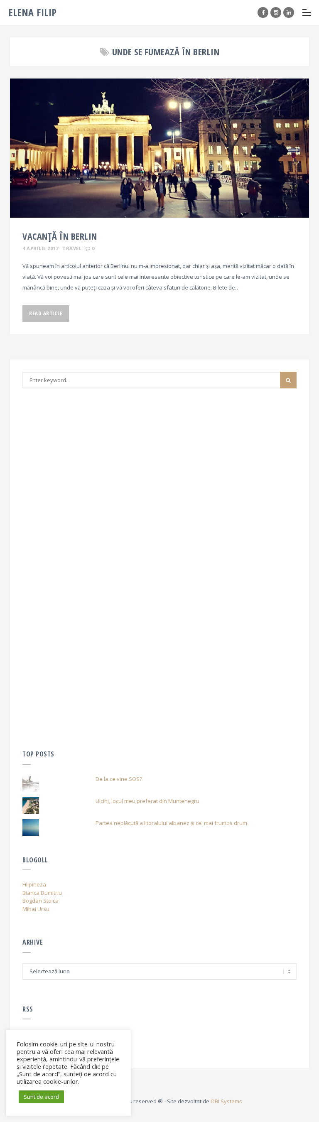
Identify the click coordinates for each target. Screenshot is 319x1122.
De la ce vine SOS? (119, 779)
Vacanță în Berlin (59, 236)
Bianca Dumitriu (42, 892)
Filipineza (34, 884)
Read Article (45, 313)
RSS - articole (39, 1045)
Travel (71, 248)
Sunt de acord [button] (41, 1096)
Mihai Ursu (35, 909)
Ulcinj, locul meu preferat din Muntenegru (147, 801)
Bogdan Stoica (40, 900)
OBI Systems (226, 1101)
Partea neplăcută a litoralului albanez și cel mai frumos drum (171, 823)
